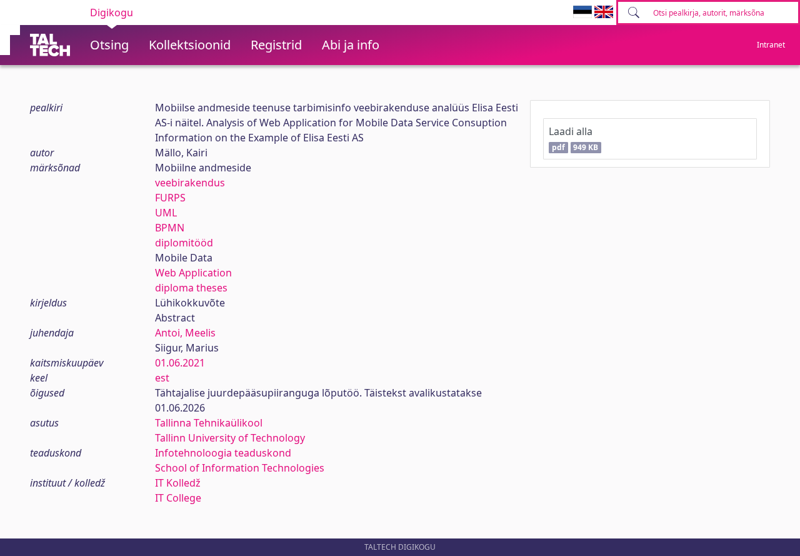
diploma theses (191, 288)
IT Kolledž (178, 483)
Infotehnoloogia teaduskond (223, 453)
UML (166, 213)
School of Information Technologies (239, 468)
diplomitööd (184, 243)
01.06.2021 (180, 363)
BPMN (169, 228)
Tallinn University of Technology (230, 438)
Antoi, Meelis (185, 333)
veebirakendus (190, 183)
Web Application (193, 273)
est (162, 378)
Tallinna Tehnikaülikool (208, 423)
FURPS (170, 198)
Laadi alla (573, 138)
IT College (178, 498)
